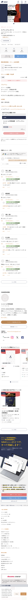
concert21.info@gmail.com (14, 331)
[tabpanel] (14, 13)
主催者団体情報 (6, 40)
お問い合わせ (4, 569)
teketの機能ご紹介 (5, 537)
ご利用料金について (5, 535)
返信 (2, 176)
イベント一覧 (19, 505)
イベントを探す (4, 512)
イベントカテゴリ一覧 (5, 514)
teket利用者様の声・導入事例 (7, 541)
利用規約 (3, 555)
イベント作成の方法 (5, 533)
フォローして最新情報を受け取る (14, 322)
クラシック (3, 27)
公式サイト (6, 338)
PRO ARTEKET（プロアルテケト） (8, 522)
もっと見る (14, 281)
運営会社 (3, 565)
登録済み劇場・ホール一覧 (6, 545)
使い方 (2, 518)
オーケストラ (10, 27)
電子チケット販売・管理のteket (8, 505)
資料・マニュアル (4, 543)
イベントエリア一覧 (5, 516)
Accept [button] (23, 593)
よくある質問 (4, 520)
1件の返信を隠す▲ (9, 176)
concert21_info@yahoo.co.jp (17, 109)
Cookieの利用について (5, 559)
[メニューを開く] (25, 2)
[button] (10, 381)
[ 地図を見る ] (5, 37)
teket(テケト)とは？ (5, 531)
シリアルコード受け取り (6, 524)
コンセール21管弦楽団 (7, 304)
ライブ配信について (5, 539)
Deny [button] (17, 594)
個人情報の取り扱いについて (7, 561)
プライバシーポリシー (5, 557)
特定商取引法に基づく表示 (6, 563)
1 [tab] (13, 23)
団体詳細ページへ (14, 326)
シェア (17, 176)
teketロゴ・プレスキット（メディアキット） (10, 547)
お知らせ (3, 567)
